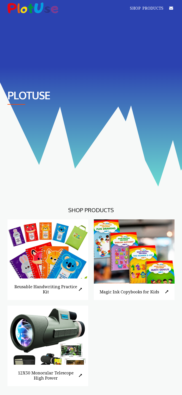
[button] (171, 8)
